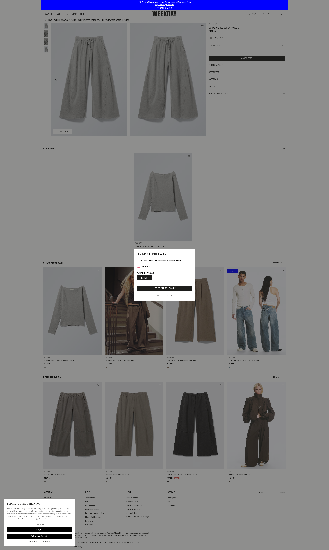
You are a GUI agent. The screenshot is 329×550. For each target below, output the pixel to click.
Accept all (39, 530)
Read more (39, 524)
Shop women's (160, 5)
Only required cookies (39, 536)
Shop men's (170, 5)
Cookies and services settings (39, 541)
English (144, 278)
